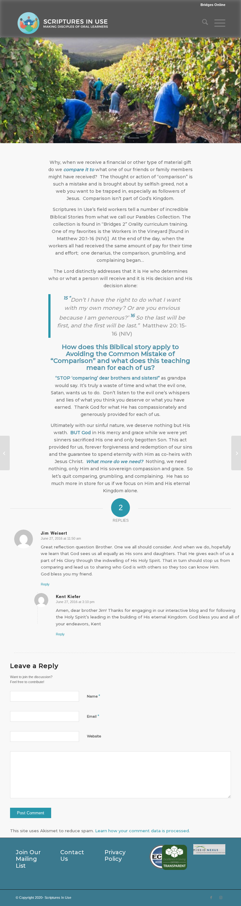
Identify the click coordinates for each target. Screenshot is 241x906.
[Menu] (216, 23)
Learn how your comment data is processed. (142, 830)
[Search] (202, 23)
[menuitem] (211, 4)
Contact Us (72, 855)
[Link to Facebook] (211, 897)
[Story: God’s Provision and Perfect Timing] (5, 453)
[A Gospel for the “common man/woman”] (236, 453)
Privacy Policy (115, 855)
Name (93, 695)
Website (94, 736)
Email (93, 716)
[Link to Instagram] (220, 897)
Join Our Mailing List (28, 859)
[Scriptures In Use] (63, 23)
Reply (45, 584)
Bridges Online (213, 5)
